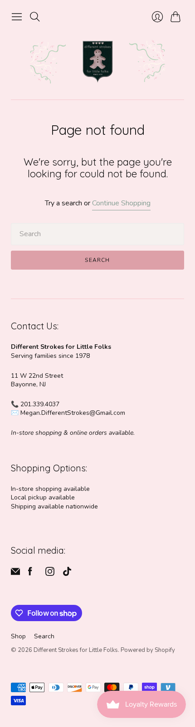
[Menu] (16, 16)
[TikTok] (67, 574)
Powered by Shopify (148, 650)
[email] (15, 574)
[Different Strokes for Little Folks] (97, 62)
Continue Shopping (121, 203)
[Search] (35, 16)
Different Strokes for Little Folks (76, 650)
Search (97, 260)
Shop (18, 636)
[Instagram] (49, 574)
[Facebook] (30, 574)
